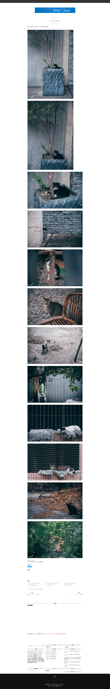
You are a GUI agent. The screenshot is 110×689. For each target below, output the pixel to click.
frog (39, 652)
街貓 (38, 589)
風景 (36, 662)
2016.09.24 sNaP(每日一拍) (74, 651)
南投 (42, 658)
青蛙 (34, 662)
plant (28, 655)
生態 (28, 661)
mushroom (38, 653)
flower (34, 652)
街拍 (31, 661)
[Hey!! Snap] (55, 10)
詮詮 (43, 661)
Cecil (51, 685)
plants (31, 655)
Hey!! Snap (55, 678)
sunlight (35, 656)
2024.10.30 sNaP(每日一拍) (35, 594)
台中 (29, 659)
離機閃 (31, 662)
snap (35, 655)
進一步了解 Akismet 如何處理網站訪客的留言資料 (55, 633)
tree (37, 656)
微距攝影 (39, 659)
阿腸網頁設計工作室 (58, 685)
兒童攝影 (39, 658)
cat (30, 589)
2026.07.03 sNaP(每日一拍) (51, 658)
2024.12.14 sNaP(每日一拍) (52, 583)
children (40, 650)
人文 (31, 658)
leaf (31, 653)
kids (29, 653)
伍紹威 (66, 661)
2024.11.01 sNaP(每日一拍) (75, 594)
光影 (35, 658)
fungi (41, 652)
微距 (36, 659)
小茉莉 (33, 659)
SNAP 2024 (55, 23)
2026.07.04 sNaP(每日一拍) (51, 656)
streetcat (35, 589)
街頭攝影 (39, 661)
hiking (43, 652)
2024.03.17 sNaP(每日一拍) (34, 583)
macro (33, 653)
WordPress (50, 684)
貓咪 (29, 662)
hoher (66, 651)
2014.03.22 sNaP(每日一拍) (75, 661)
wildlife (29, 658)
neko (32, 589)
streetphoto (30, 656)
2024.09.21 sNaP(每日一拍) (70, 583)
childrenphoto (30, 652)
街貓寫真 (41, 589)
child (33, 650)
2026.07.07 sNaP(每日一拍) (51, 651)
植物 (42, 659)
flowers (36, 652)
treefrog (40, 656)
